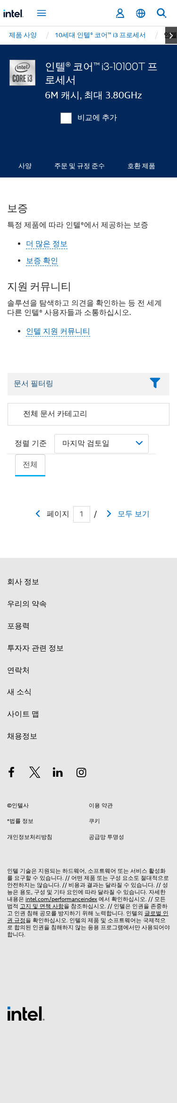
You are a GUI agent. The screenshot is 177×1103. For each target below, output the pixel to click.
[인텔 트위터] (35, 773)
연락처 (18, 670)
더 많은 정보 (46, 244)
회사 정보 (23, 582)
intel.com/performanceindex (61, 898)
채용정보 (22, 736)
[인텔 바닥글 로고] (26, 1013)
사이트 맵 (23, 714)
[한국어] (141, 13)
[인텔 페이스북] (11, 773)
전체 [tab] (30, 464)
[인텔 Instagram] (82, 773)
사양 (25, 165)
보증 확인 (42, 261)
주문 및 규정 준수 (79, 165)
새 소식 (19, 692)
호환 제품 (141, 165)
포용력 (18, 626)
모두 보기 (134, 514)
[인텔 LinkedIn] (58, 773)
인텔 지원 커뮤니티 (58, 331)
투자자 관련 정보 (35, 648)
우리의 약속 (27, 604)
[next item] (171, 35)
